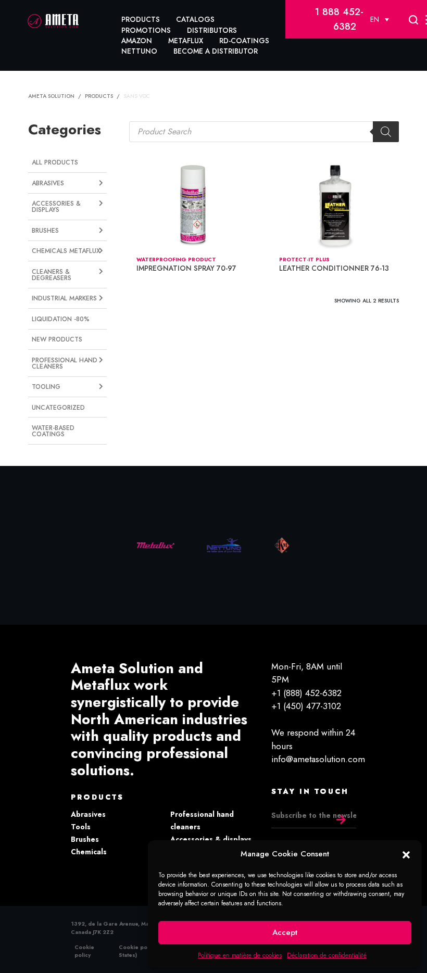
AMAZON (136, 40)
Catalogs (195, 19)
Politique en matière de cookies (240, 955)
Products (140, 19)
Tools (81, 827)
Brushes (85, 839)
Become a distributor (215, 51)
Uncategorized (58, 407)
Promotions (146, 30)
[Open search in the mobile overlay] (263, 131)
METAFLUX (185, 40)
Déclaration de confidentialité (327, 955)
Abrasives (88, 814)
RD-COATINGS (244, 40)
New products (57, 339)
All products (55, 162)
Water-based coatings (53, 431)
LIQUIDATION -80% (61, 319)
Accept (284, 932)
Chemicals (89, 851)
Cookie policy (84, 951)
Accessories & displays (211, 839)
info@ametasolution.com (318, 759)
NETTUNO (139, 51)
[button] (406, 854)
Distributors (212, 30)
